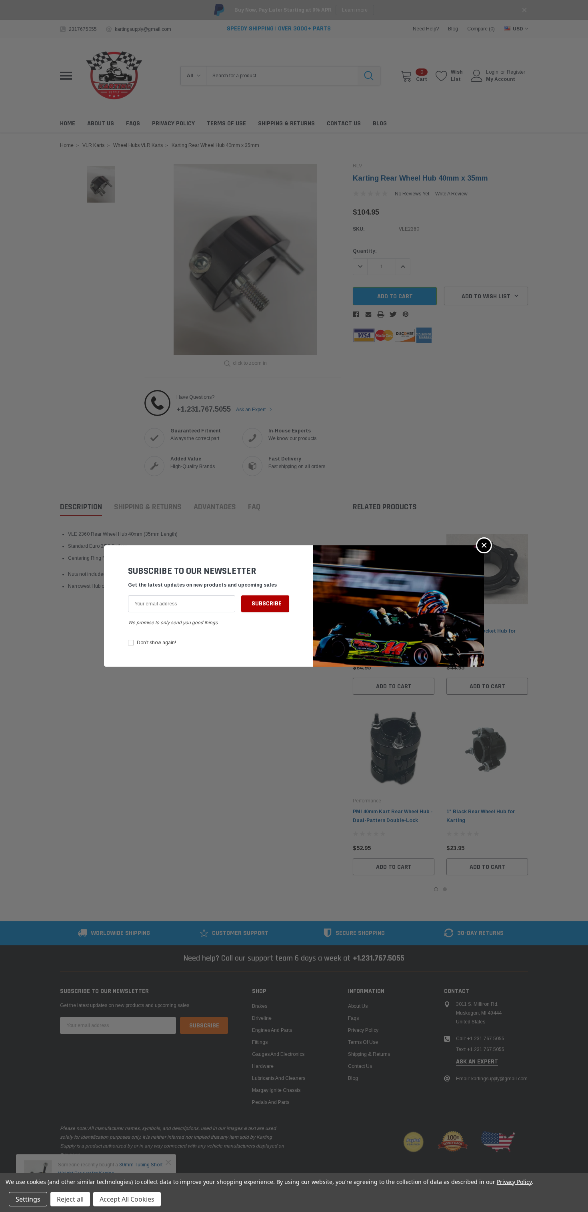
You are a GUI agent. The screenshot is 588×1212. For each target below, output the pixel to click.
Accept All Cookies (127, 1199)
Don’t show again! (156, 642)
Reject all (70, 1199)
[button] (484, 545)
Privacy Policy (514, 1182)
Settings (28, 1199)
